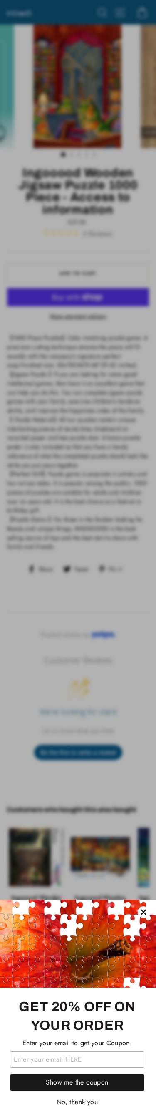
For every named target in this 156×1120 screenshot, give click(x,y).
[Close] (143, 912)
